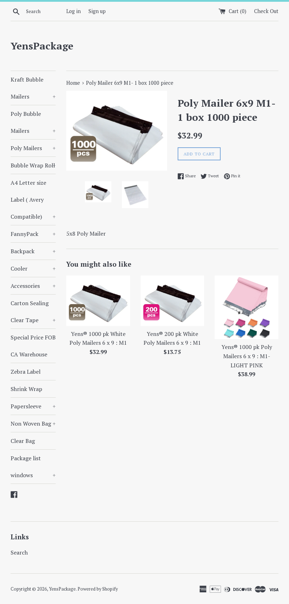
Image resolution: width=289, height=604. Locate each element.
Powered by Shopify (98, 589)
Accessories (33, 286)
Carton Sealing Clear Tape (33, 311)
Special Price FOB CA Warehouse (33, 345)
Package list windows (33, 466)
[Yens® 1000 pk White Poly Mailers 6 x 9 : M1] (98, 301)
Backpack (33, 251)
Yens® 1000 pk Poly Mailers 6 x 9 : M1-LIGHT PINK (246, 356)
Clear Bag (23, 441)
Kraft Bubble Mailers (33, 88)
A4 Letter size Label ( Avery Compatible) (33, 199)
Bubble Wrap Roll (33, 165)
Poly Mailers (33, 148)
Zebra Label (26, 371)
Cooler (33, 268)
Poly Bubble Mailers (33, 122)
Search (19, 552)
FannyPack (33, 234)
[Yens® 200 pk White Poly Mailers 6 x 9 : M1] (172, 301)
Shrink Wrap (26, 389)
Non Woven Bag (33, 423)
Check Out (266, 11)
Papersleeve (33, 406)
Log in (73, 11)
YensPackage (42, 45)
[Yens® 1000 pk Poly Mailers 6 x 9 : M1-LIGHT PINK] (246, 307)
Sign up (97, 11)
